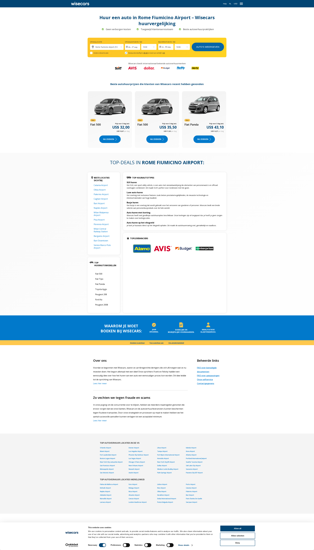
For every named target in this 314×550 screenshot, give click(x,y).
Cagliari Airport (101, 198)
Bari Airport (99, 203)
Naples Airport (100, 208)
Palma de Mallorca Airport (109, 484)
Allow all (237, 528)
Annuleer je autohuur (137, 343)
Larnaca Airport (105, 502)
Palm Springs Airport (164, 473)
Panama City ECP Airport (194, 473)
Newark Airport (134, 469)
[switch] (126, 545)
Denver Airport (134, 448)
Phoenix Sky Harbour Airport (139, 455)
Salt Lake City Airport (193, 466)
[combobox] (176, 47)
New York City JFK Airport (166, 462)
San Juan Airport (191, 502)
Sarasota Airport (192, 469)
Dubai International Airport (166, 499)
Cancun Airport (134, 499)
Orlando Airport (105, 448)
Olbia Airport (100, 189)
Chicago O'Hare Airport (137, 462)
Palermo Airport (101, 194)
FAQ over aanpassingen (208, 375)
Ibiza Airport (133, 491)
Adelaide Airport (105, 495)
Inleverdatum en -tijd (166, 42)
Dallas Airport (162, 466)
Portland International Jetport (196, 458)
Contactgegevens (205, 383)
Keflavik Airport (105, 488)
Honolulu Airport (163, 458)
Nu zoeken (108, 139)
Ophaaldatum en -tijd (133, 42)
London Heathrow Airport (138, 502)
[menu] (241, 3)
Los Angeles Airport (136, 451)
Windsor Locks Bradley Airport (167, 469)
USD (235, 4)
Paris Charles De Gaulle (194, 499)
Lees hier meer (100, 383)
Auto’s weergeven (207, 47)
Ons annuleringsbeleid (176, 343)
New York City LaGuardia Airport (111, 462)
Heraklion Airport (163, 495)
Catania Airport (101, 185)
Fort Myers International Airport (168, 455)
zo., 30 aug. (166, 47)
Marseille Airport (106, 499)
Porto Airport (190, 484)
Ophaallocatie (96, 42)
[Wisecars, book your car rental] (80, 4)
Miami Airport (105, 451)
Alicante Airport (134, 495)
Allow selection (237, 536)
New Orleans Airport (136, 466)
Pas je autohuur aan (157, 343)
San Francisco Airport (107, 466)
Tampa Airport (162, 451)
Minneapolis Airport (107, 469)
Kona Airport (190, 451)
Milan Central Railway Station (101, 230)
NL (230, 4)
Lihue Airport (161, 448)
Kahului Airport (191, 448)
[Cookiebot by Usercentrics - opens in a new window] (72, 545)
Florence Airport (101, 224)
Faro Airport (133, 484)
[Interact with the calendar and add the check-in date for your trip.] (132, 47)
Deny (237, 543)
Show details (183, 545)
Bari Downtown (101, 240)
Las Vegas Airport (135, 458)
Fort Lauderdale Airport (108, 455)
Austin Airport (133, 473)
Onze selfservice (205, 379)
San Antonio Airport (107, 473)
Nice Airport (161, 488)
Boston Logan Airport (107, 458)
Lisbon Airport (162, 484)
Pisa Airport (99, 219)
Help (225, 4)
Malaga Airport (134, 488)
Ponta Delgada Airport (165, 502)
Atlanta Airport (191, 455)
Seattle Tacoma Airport (194, 462)
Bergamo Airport (101, 236)
